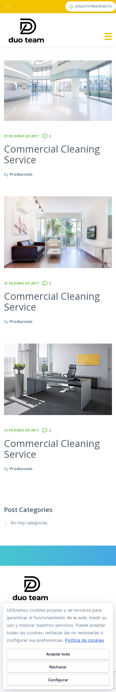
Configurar (58, 679)
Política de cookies (84, 640)
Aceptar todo (58, 654)
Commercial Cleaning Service (52, 154)
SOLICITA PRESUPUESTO (93, 6)
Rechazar (58, 667)
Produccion (21, 174)
